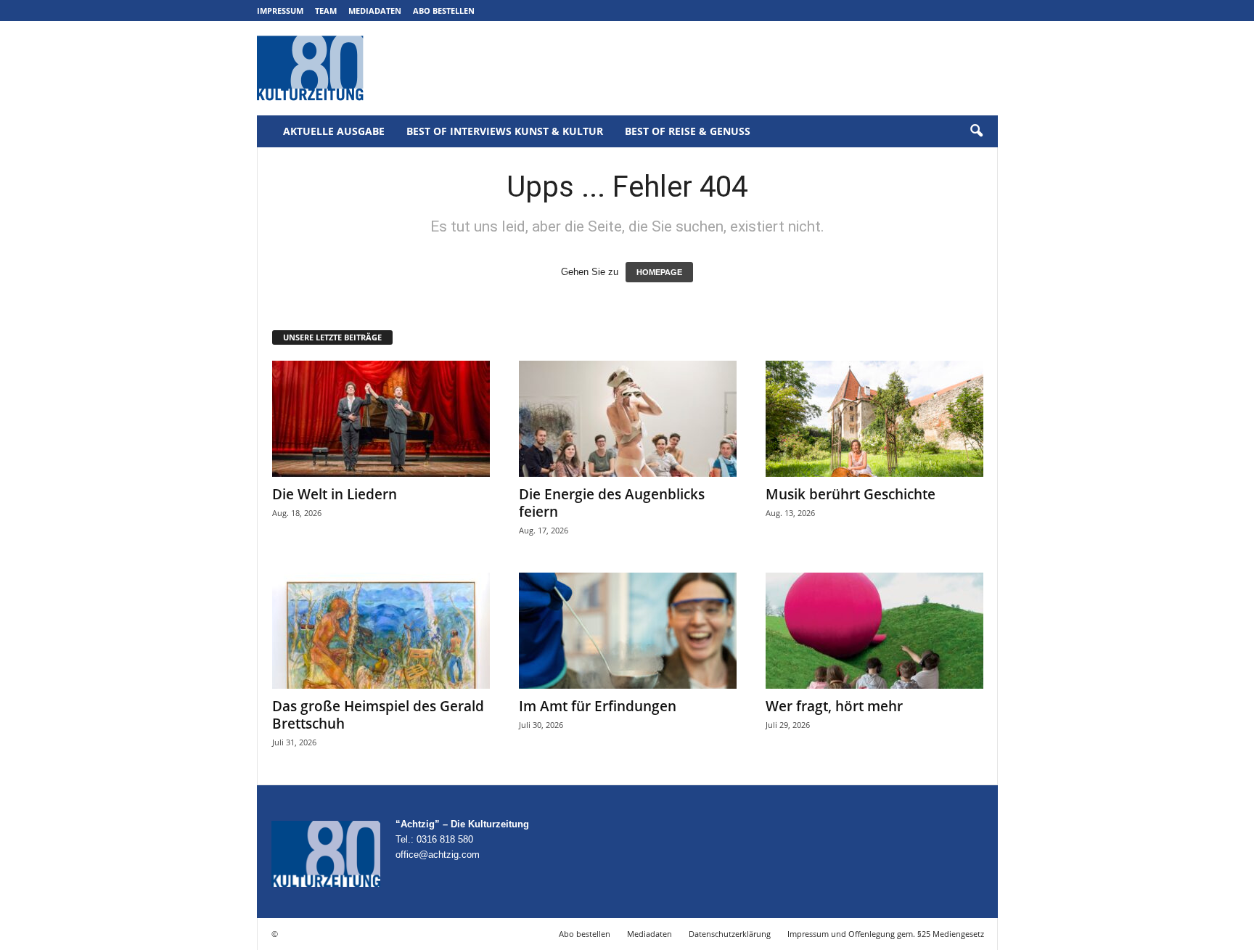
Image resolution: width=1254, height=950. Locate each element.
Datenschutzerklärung (730, 933)
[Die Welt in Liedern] (381, 419)
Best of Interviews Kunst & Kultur (504, 131)
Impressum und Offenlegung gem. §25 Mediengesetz (885, 933)
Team (326, 10)
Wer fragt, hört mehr (834, 706)
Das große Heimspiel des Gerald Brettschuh (378, 715)
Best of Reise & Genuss (687, 131)
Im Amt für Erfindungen (597, 706)
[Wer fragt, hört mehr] (874, 631)
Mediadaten (374, 10)
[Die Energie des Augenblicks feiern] (628, 419)
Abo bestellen (444, 10)
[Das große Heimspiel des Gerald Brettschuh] (381, 631)
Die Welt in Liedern (334, 494)
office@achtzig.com (438, 854)
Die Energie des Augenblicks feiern (612, 503)
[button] (976, 131)
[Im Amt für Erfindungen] (628, 631)
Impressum (280, 10)
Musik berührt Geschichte (850, 494)
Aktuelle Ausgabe (334, 131)
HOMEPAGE (659, 272)
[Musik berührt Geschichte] (874, 419)
